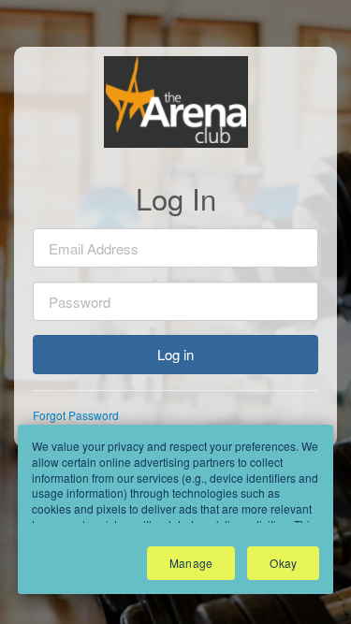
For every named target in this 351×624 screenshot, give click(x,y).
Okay (283, 563)
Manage (190, 563)
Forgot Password (76, 415)
